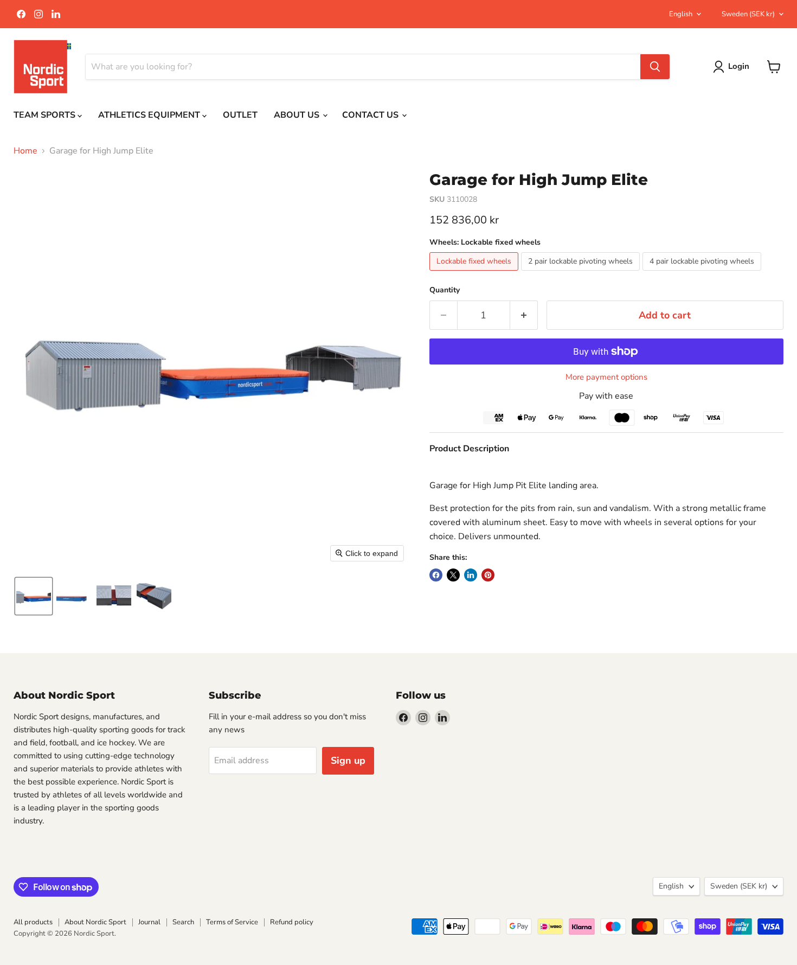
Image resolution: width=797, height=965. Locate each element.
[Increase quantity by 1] (524, 315)
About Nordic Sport (95, 922)
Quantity (444, 290)
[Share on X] (453, 574)
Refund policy (291, 922)
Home (25, 151)
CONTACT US (371, 115)
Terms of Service (232, 922)
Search (183, 922)
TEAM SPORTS (46, 115)
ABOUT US (298, 115)
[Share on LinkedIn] (470, 574)
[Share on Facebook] (435, 574)
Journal (149, 922)
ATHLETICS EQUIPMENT (150, 115)
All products (33, 922)
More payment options (606, 377)
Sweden (748, 14)
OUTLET (240, 115)
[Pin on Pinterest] (487, 574)
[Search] (655, 66)
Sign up (348, 760)
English (680, 14)
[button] (33, 596)
